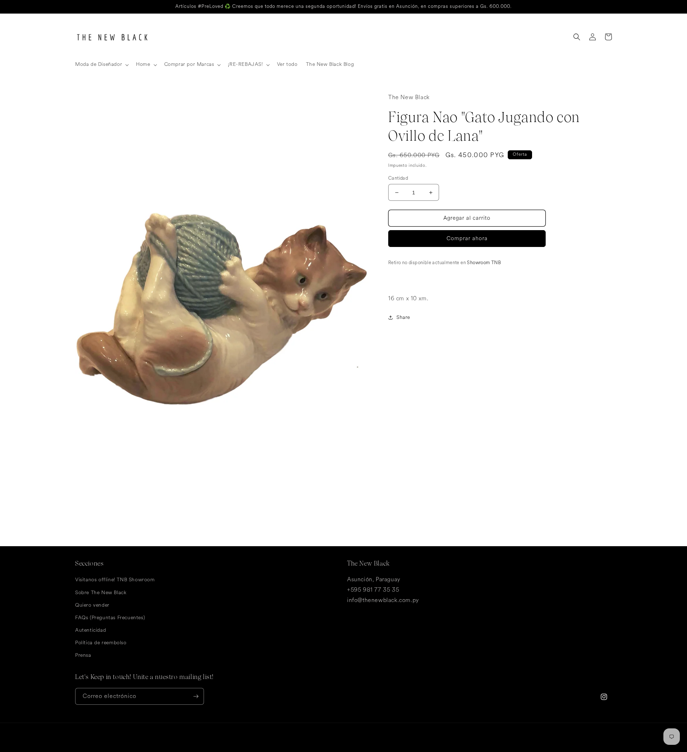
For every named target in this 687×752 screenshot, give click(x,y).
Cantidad (398, 178)
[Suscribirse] (196, 696)
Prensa (83, 655)
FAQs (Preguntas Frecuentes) (110, 617)
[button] (101, 64)
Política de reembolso (101, 642)
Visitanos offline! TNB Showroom (115, 579)
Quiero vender (92, 605)
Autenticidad (90, 630)
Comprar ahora (467, 238)
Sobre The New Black (100, 592)
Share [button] (403, 317)
